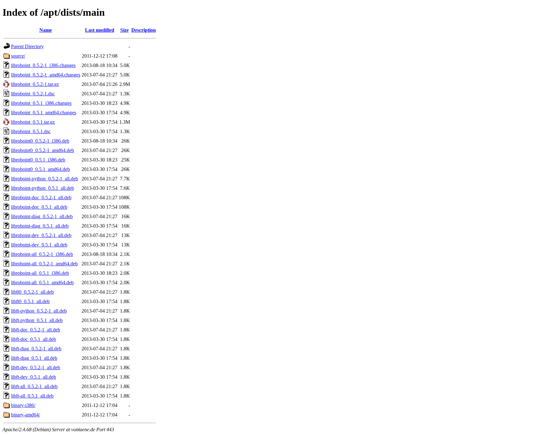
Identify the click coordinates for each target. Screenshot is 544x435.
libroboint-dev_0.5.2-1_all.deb (41, 235)
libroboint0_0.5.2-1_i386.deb (40, 141)
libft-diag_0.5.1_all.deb (34, 358)
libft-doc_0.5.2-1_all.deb (35, 329)
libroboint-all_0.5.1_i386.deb (40, 273)
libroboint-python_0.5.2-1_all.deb (44, 178)
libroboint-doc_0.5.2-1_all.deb (41, 197)
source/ (18, 56)
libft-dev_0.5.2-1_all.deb (35, 367)
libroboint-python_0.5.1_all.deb (42, 188)
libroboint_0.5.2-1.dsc (33, 93)
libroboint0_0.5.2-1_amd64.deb (42, 150)
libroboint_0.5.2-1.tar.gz (35, 84)
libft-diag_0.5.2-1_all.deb (36, 348)
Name (45, 30)
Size (124, 30)
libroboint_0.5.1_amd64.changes (43, 112)
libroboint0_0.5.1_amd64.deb (40, 169)
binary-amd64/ (25, 414)
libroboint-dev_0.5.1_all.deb (39, 244)
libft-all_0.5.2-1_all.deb (34, 386)
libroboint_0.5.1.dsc (31, 131)
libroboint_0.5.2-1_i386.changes (43, 65)
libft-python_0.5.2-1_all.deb (39, 311)
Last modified (99, 30)
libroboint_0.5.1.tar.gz (33, 122)
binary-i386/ (23, 405)
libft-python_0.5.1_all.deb (37, 320)
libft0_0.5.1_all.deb (30, 301)
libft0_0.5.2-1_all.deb (32, 292)
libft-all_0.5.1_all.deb (32, 395)
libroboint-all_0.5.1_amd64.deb (42, 282)
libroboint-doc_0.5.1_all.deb (39, 207)
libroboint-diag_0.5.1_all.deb (40, 226)
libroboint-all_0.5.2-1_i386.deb (42, 254)
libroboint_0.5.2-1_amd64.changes (45, 74)
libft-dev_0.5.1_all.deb (33, 377)
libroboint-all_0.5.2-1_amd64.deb (44, 263)
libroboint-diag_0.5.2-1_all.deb (42, 216)
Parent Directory (27, 46)
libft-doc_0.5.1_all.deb (33, 339)
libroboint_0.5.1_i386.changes (41, 103)
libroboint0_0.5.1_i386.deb (38, 159)
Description (143, 30)
